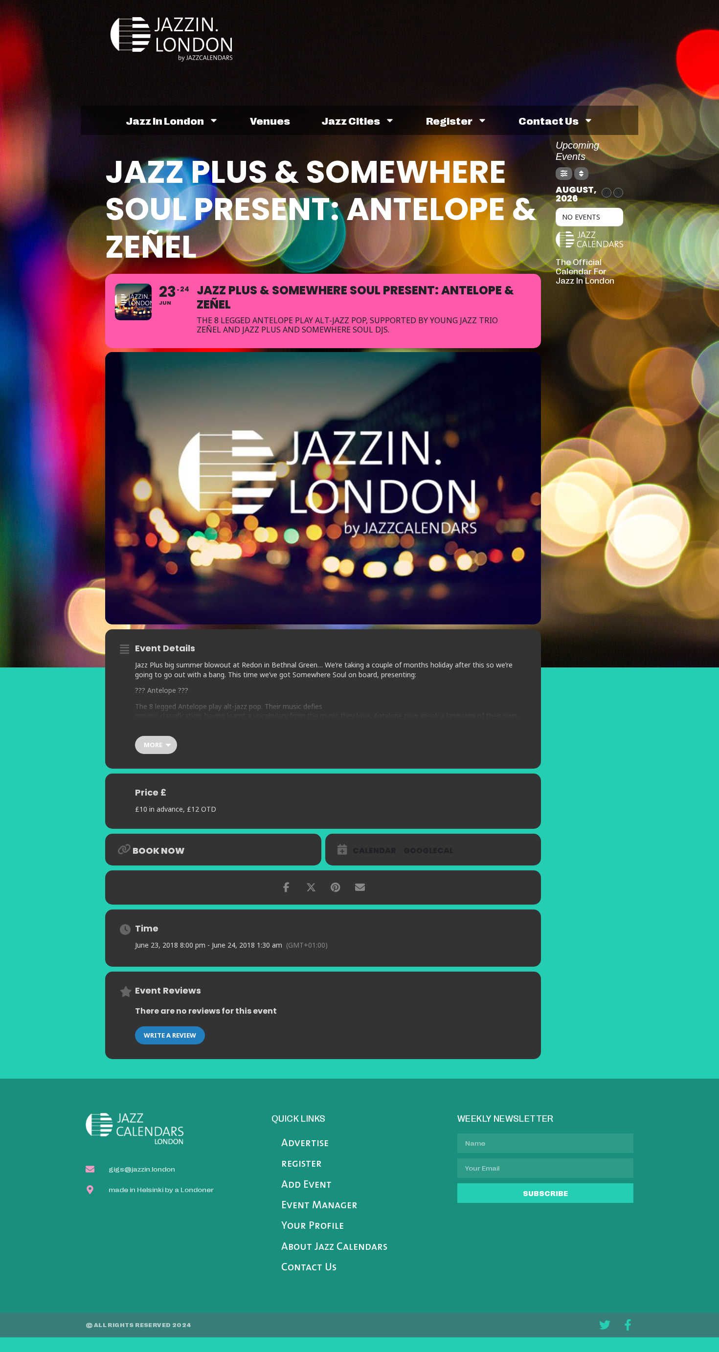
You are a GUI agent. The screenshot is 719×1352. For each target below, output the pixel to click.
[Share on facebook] (286, 887)
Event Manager (319, 1205)
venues (270, 120)
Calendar (374, 851)
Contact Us (309, 1267)
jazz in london (165, 120)
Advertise (305, 1143)
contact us (548, 120)
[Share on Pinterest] (335, 887)
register (449, 120)
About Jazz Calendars (334, 1247)
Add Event (306, 1185)
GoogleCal (428, 851)
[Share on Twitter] (311, 887)
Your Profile (312, 1226)
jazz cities (350, 120)
